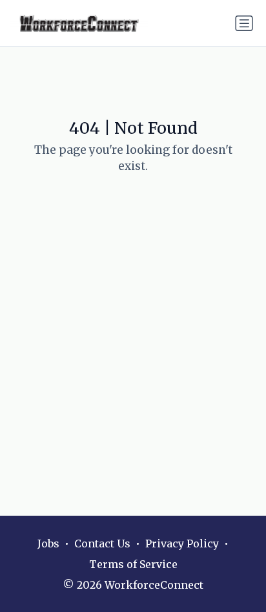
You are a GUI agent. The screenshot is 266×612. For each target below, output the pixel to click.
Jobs (48, 543)
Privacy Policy (182, 543)
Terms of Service (133, 564)
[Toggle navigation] (244, 23)
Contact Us (102, 543)
